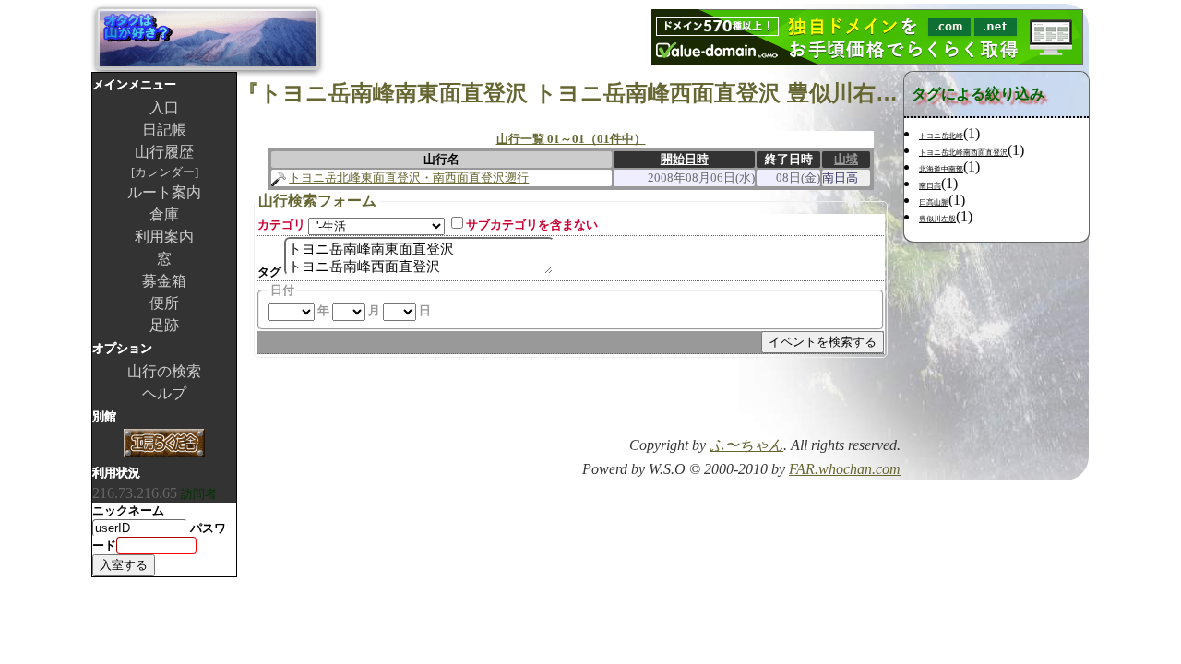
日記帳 (164, 129)
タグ (269, 272)
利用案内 (164, 236)
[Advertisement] (685, 403)
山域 (846, 159)
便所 (164, 303)
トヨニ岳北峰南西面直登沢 (963, 152)
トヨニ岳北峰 (941, 136)
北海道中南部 (941, 169)
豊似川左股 (937, 219)
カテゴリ (281, 224)
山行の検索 (164, 371)
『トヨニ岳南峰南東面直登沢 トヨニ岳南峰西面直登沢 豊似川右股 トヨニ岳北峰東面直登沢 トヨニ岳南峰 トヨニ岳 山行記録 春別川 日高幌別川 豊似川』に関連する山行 (570, 92)
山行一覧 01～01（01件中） (571, 139)
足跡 (164, 325)
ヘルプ (164, 393)
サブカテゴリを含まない (532, 224)
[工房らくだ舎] (164, 445)
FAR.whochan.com (845, 469)
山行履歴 (164, 152)
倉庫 (164, 214)
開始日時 (685, 159)
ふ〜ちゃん (746, 445)
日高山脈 (933, 202)
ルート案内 (164, 192)
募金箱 (164, 281)
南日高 (930, 186)
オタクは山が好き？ (208, 38)
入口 (164, 107)
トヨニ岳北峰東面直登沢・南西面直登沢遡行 (409, 177)
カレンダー (165, 172)
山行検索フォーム (317, 200)
